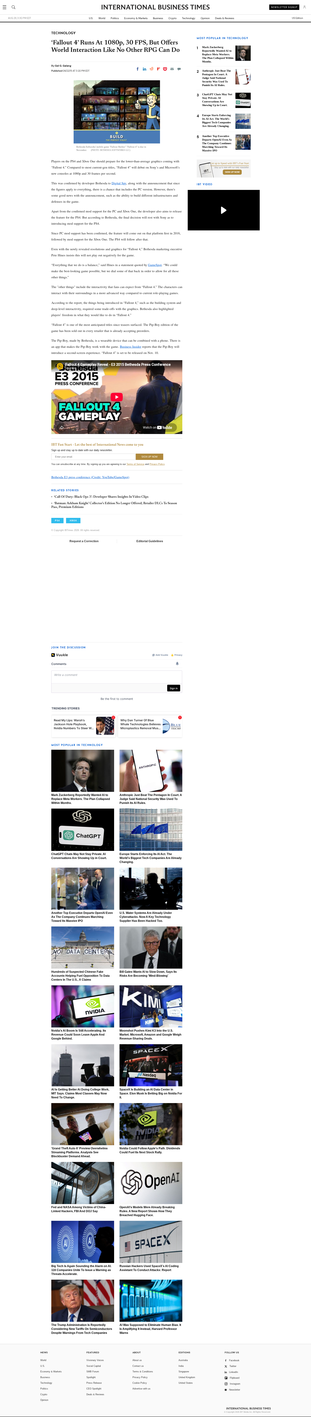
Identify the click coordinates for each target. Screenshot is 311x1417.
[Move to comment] (179, 69)
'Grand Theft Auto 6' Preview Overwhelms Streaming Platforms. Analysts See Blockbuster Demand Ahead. (79, 1152)
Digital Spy (119, 183)
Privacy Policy (157, 464)
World (101, 18)
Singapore (184, 1371)
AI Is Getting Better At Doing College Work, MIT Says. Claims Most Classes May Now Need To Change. (80, 1093)
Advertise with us (141, 1388)
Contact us (138, 1366)
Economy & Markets (136, 18)
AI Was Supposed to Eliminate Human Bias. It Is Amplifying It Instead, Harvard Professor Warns (150, 1328)
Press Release (94, 1383)
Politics (115, 18)
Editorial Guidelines (149, 541)
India (181, 1366)
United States (186, 1383)
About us (137, 1360)
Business (158, 18)
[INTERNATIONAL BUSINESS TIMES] (155, 8)
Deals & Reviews (224, 18)
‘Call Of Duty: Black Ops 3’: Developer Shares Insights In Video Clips (101, 497)
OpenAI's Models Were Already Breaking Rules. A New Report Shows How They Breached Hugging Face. (147, 1211)
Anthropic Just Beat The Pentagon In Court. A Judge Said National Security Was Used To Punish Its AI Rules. (151, 798)
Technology (188, 18)
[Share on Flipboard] (158, 69)
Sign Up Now (232, 172)
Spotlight (91, 1377)
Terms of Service (135, 464)
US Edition (297, 18)
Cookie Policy (139, 1383)
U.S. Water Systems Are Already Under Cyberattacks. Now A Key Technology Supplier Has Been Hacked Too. (146, 916)
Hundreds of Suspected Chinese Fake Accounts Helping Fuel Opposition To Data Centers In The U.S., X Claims (80, 975)
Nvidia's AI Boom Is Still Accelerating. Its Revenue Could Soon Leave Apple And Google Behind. (78, 1034)
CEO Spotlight (93, 1388)
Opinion (205, 18)
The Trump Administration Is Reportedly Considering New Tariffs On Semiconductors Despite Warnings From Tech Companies (81, 1328)
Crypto (172, 18)
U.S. (91, 18)
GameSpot (155, 265)
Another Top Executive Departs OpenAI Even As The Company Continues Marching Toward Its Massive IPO (82, 916)
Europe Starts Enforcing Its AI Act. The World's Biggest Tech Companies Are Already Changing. (151, 858)
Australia (183, 1360)
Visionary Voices (95, 1360)
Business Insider (130, 346)
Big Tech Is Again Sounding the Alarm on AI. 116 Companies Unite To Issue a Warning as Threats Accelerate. (81, 1270)
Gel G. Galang (63, 65)
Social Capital (93, 1366)
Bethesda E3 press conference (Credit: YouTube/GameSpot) (90, 477)
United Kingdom (187, 1377)
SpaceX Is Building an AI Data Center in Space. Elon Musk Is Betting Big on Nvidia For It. (151, 1093)
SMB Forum (92, 1371)
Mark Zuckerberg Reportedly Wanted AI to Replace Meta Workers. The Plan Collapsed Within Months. (80, 798)
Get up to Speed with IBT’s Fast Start (229, 163)
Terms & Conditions (142, 1371)
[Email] (172, 69)
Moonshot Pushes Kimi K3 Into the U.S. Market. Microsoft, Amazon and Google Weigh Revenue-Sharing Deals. (150, 1034)
